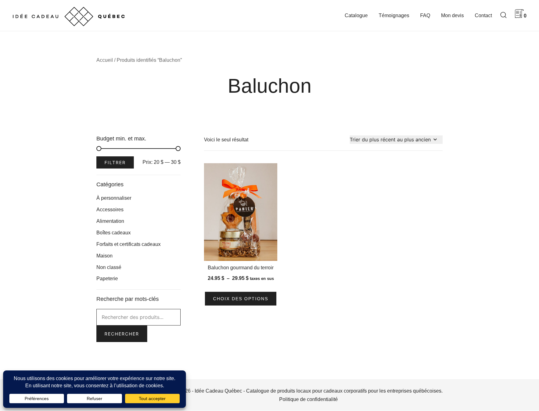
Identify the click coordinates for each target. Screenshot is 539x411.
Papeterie (107, 278)
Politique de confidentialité (308, 399)
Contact (483, 15)
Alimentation (110, 221)
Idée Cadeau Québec (218, 391)
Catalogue (356, 15)
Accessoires (110, 209)
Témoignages (394, 15)
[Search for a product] (503, 15)
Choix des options (240, 298)
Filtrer (115, 162)
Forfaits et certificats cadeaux (128, 244)
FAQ (425, 15)
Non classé (108, 267)
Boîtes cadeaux (113, 232)
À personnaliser (113, 198)
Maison (104, 255)
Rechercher (121, 333)
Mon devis (452, 15)
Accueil (104, 60)
